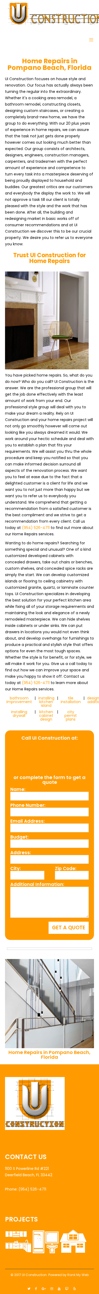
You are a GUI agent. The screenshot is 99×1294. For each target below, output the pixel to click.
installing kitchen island (46, 701)
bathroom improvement (19, 699)
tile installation (71, 699)
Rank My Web (78, 1275)
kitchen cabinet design (46, 715)
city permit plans (70, 715)
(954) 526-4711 (36, 527)
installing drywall (19, 713)
